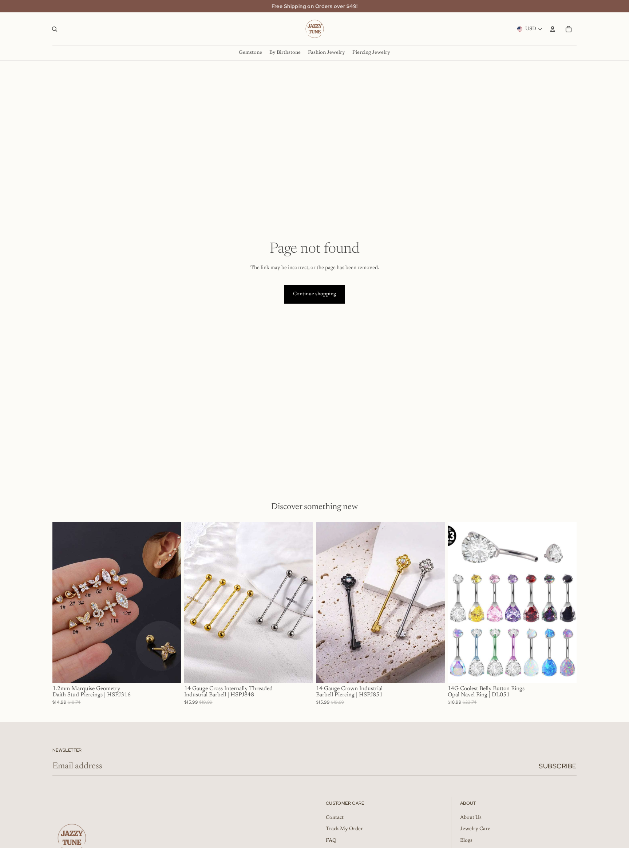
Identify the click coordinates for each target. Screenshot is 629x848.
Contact (335, 817)
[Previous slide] (63, 602)
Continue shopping (314, 294)
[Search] (55, 29)
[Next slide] (170, 602)
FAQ (331, 840)
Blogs (466, 840)
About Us (471, 817)
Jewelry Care (475, 829)
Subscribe (558, 766)
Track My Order (344, 829)
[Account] (553, 29)
